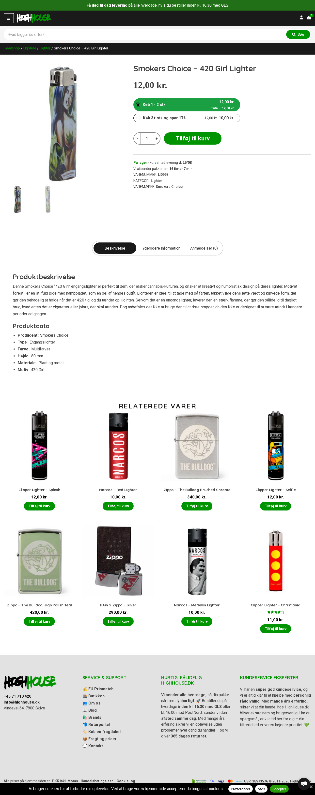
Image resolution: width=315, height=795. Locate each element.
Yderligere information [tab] (161, 248)
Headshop (12, 48)
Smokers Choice (169, 187)
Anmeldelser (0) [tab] (204, 248)
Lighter (45, 48)
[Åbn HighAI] (304, 784)
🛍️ (91, 717)
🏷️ (101, 731)
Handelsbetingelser (97, 781)
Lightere (29, 48)
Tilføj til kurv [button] (39, 506)
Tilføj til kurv (193, 138)
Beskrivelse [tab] (115, 248)
